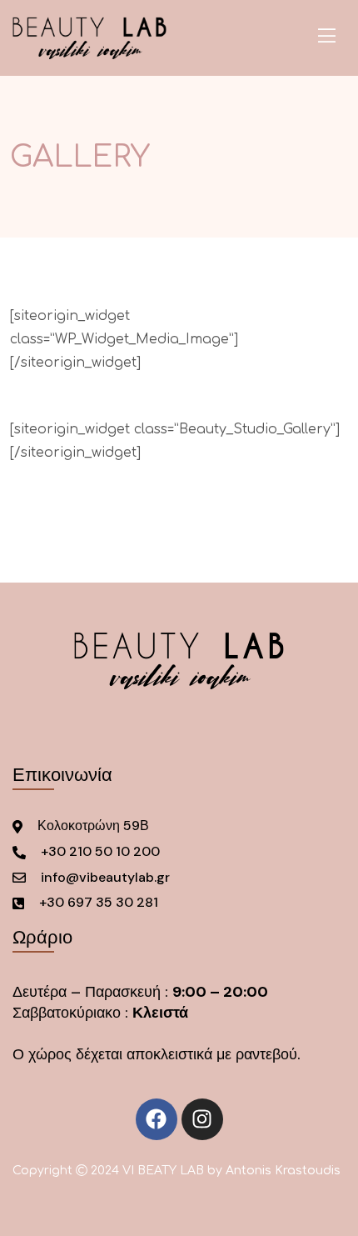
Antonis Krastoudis (283, 1170)
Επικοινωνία (62, 774)
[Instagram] (202, 1119)
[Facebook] (156, 1119)
